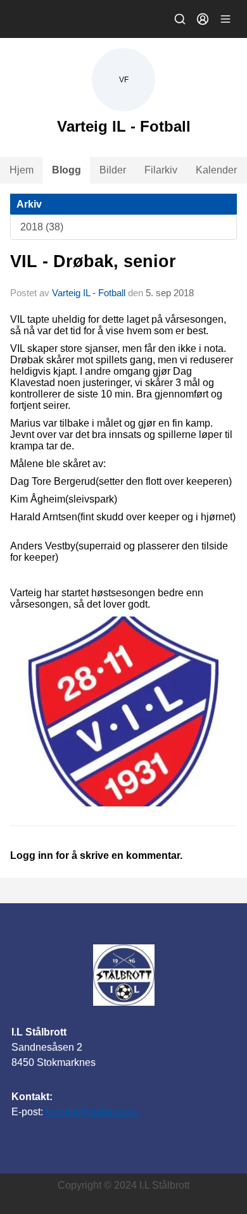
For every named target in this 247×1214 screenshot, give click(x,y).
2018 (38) (41, 227)
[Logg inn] (202, 19)
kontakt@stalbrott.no (91, 1111)
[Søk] (179, 19)
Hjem (22, 170)
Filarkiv (160, 170)
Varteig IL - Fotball (88, 292)
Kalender (216, 170)
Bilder (112, 170)
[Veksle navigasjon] (225, 19)
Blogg (66, 170)
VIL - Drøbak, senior (93, 261)
